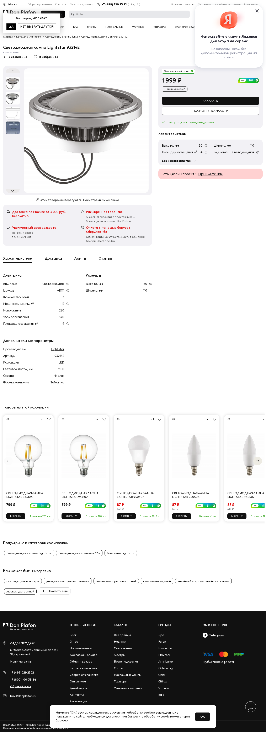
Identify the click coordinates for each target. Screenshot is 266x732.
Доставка (53, 258)
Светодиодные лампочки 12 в (79, 553)
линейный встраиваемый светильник (203, 581)
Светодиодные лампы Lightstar (29, 553)
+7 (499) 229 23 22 (114, 4)
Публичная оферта (218, 662)
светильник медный (157, 581)
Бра (75, 27)
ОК (202, 717)
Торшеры (159, 27)
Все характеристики (177, 161)
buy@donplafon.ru (23, 696)
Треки (60, 27)
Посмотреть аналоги (210, 111)
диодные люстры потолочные (67, 581)
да (11, 26)
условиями (119, 712)
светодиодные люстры (22, 581)
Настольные (114, 27)
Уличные (138, 27)
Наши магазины (180, 4)
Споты (91, 27)
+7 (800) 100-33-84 (23, 679)
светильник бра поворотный (116, 581)
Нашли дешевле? (175, 88)
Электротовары (186, 27)
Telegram (216, 635)
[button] (257, 461)
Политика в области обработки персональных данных (35, 728)
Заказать (210, 101)
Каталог (120, 625)
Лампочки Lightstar (121, 553)
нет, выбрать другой (37, 26)
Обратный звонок (20, 686)
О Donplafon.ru (83, 625)
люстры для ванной (20, 591)
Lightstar (57, 349)
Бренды (164, 625)
